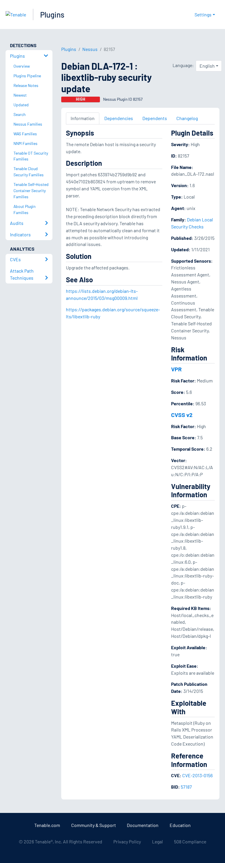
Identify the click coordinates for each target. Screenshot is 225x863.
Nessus (90, 49)
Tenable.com (47, 825)
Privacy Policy (127, 841)
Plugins (52, 14)
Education (180, 825)
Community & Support (93, 825)
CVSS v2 (181, 414)
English (207, 66)
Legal (157, 841)
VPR (176, 368)
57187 (186, 786)
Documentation (142, 825)
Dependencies (118, 118)
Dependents (154, 118)
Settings (203, 14)
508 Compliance (190, 841)
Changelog (187, 118)
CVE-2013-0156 (197, 775)
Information (83, 118)
